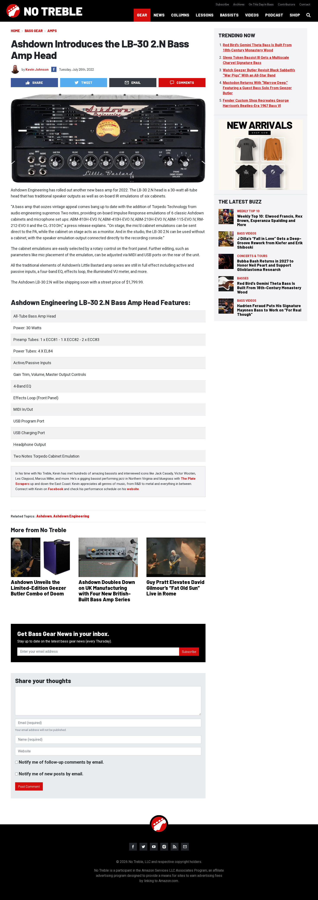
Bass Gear (34, 31)
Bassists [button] (229, 15)
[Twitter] (143, 847)
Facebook (55, 489)
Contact (304, 4)
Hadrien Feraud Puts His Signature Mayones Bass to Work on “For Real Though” (269, 310)
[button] (308, 15)
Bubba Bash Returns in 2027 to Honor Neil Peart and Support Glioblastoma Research (265, 265)
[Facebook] (133, 847)
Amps (52, 31)
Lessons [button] (205, 15)
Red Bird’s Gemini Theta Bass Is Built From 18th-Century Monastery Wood (269, 287)
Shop (295, 15)
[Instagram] (164, 847)
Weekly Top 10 (248, 211)
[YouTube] (154, 847)
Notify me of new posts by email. (51, 773)
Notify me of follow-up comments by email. (61, 762)
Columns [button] (180, 15)
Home (15, 31)
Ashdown (44, 516)
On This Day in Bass (261, 4)
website (133, 489)
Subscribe (222, 4)
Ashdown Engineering (71, 516)
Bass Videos (246, 233)
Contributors (286, 4)
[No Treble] (44, 11)
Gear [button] (142, 15)
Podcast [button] (274, 15)
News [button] (159, 15)
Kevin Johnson (37, 69)
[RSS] (174, 847)
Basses (243, 278)
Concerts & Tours (252, 256)
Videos (252, 15)
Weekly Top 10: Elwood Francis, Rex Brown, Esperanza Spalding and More (269, 220)
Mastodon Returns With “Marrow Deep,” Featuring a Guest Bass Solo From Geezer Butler (257, 88)
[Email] (185, 847)
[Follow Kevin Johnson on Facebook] (53, 69)
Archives (238, 4)
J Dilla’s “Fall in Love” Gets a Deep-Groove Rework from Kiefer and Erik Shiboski (270, 242)
